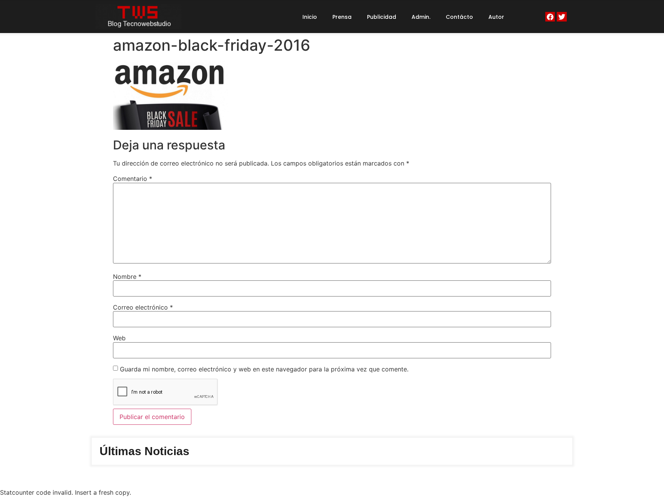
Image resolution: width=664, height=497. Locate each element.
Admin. (421, 17)
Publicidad (381, 17)
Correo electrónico (143, 307)
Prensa (342, 17)
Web (119, 338)
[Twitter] (561, 17)
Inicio (309, 17)
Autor (496, 17)
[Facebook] (550, 17)
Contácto (459, 17)
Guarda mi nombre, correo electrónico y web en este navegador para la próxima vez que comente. (264, 369)
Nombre (127, 276)
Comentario (132, 179)
